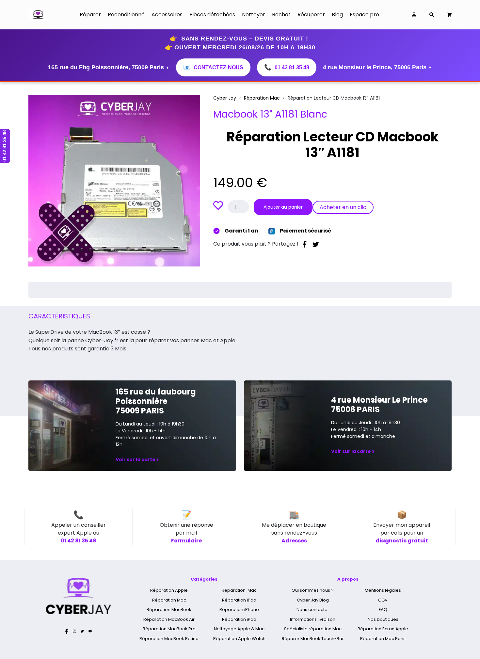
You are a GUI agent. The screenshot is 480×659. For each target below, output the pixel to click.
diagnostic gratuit (402, 540)
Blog (337, 14)
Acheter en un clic (343, 207)
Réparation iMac (239, 590)
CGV (383, 600)
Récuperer (311, 14)
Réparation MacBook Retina (169, 638)
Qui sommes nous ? (313, 590)
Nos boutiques (383, 619)
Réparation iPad (239, 600)
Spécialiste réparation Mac (313, 629)
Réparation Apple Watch (239, 638)
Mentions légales (383, 590)
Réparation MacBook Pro (169, 629)
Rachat (281, 14)
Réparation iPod (239, 619)
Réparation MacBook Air (169, 619)
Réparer (90, 14)
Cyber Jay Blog (313, 600)
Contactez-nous (213, 67)
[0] (449, 14)
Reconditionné (126, 14)
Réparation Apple (169, 590)
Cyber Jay (224, 98)
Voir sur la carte (137, 459)
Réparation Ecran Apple (383, 629)
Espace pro (364, 14)
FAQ (383, 609)
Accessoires (167, 14)
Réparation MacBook (169, 609)
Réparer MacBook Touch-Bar (313, 638)
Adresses (294, 540)
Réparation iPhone (239, 609)
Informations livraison (312, 619)
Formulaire (186, 540)
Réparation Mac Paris (383, 638)
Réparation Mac (262, 98)
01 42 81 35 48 (286, 67)
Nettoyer (253, 14)
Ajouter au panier (283, 207)
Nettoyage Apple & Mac (239, 629)
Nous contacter (312, 609)
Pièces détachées (212, 14)
